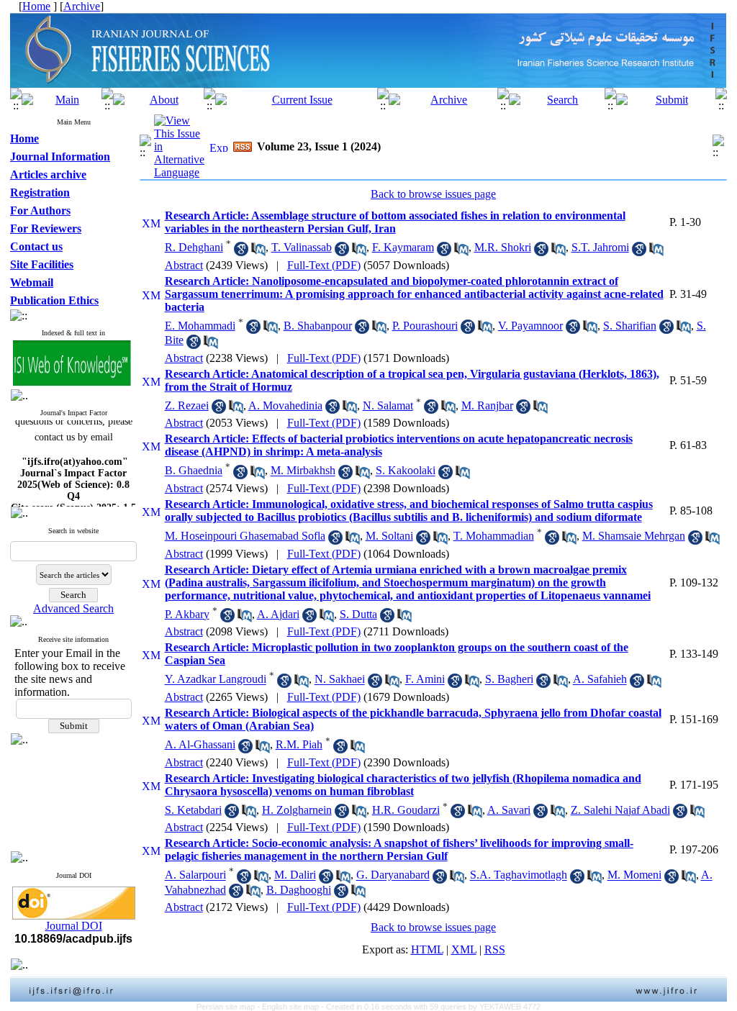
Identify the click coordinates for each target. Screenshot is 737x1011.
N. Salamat (388, 405)
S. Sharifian (629, 325)
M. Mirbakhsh (303, 471)
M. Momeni (634, 875)
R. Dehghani (194, 247)
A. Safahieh (600, 680)
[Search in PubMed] (258, 252)
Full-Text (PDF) (324, 265)
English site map (291, 1006)
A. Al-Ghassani (200, 744)
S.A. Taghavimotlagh (518, 875)
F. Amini (425, 680)
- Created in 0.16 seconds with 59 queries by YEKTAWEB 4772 (431, 1006)
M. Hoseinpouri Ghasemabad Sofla (245, 536)
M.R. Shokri (502, 247)
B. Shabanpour (318, 325)
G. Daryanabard (393, 875)
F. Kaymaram (403, 247)
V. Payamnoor (530, 325)
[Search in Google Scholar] (241, 252)
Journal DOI (73, 926)
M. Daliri (295, 875)
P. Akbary (187, 614)
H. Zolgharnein (297, 810)
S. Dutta (358, 614)
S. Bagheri (509, 680)
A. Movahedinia (285, 405)
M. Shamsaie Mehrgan (633, 536)
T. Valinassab (301, 247)
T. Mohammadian (493, 536)
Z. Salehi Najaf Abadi (620, 810)
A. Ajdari (278, 614)
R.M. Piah (299, 744)
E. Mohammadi (200, 325)
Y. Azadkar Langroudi (215, 680)
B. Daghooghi (298, 890)
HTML (427, 949)
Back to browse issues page (433, 194)
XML (463, 949)
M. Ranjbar (487, 405)
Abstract (184, 265)
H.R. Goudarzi (406, 810)
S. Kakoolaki (405, 471)
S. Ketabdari (193, 810)
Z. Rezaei (187, 405)
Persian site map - (229, 1006)
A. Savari (508, 810)
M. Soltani (389, 536)
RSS (494, 949)
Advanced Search (73, 608)
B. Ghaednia (193, 471)
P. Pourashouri (425, 325)
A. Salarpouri (195, 875)
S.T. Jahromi (600, 247)
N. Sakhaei (340, 680)
